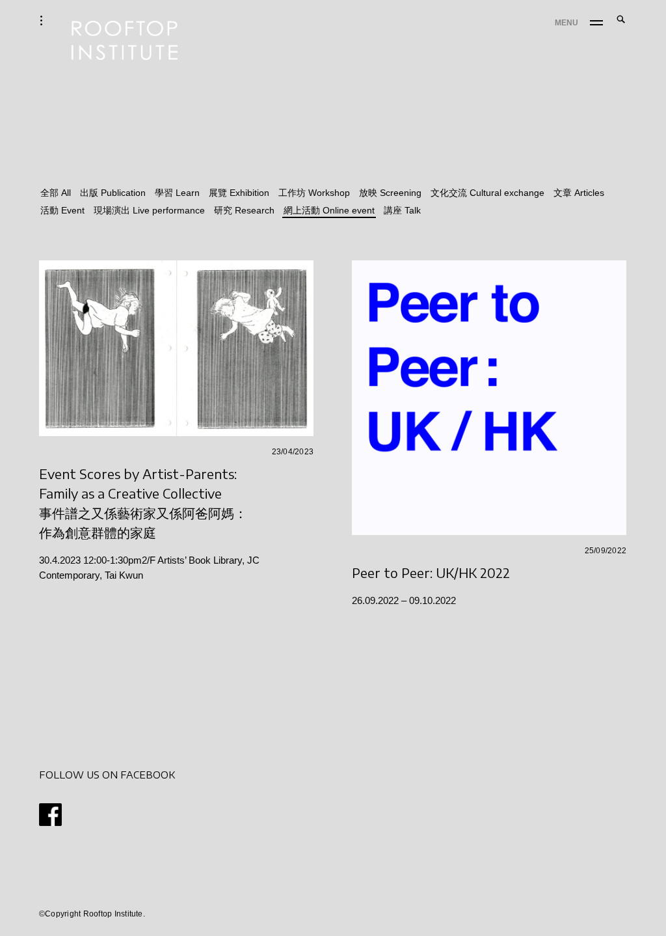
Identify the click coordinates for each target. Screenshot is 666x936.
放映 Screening (390, 192)
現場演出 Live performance (149, 210)
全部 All (55, 192)
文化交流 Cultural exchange (487, 192)
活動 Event (62, 210)
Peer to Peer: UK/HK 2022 (431, 572)
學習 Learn (177, 192)
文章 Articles (578, 192)
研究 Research (244, 210)
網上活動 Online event (329, 210)
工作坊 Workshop (314, 192)
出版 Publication (113, 192)
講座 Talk (402, 210)
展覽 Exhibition (239, 192)
